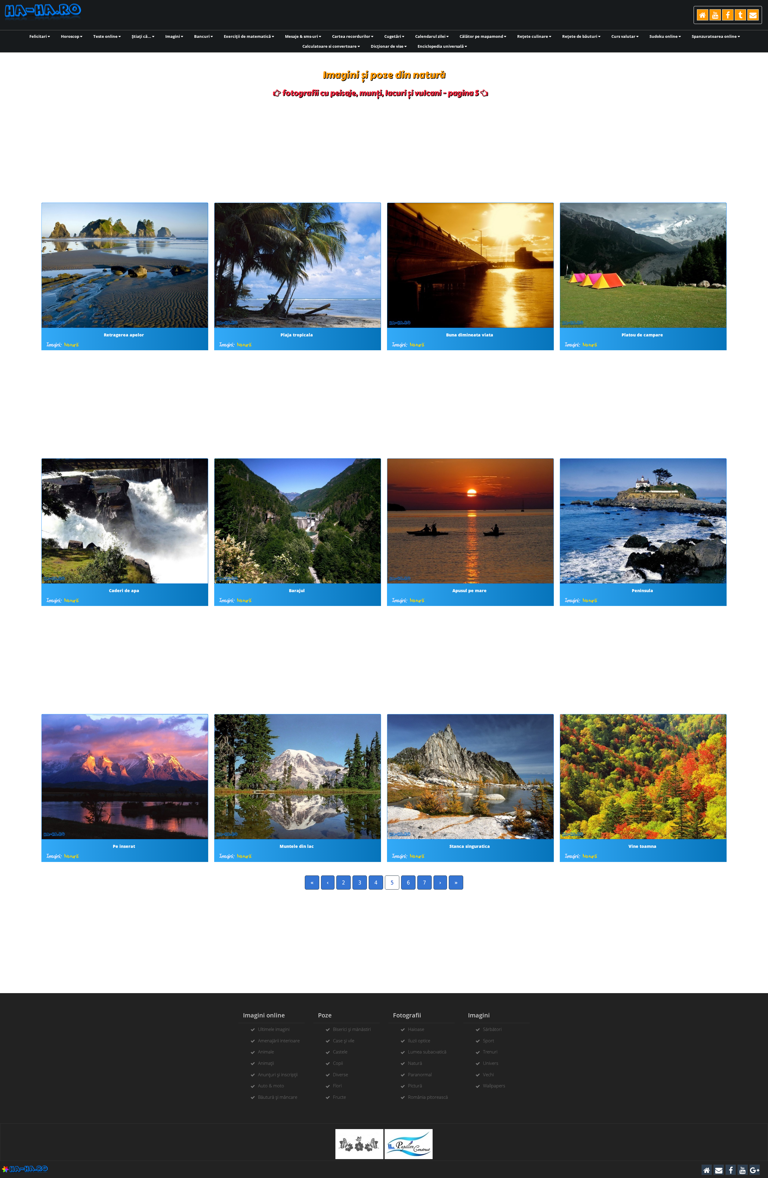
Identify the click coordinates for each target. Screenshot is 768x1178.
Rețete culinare (533, 36)
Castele (340, 1052)
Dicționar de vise (387, 46)
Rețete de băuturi (580, 36)
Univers (490, 1063)
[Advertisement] (384, 149)
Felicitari (38, 36)
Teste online (105, 36)
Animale (266, 1052)
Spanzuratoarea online (715, 36)
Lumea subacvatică (427, 1052)
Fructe (339, 1097)
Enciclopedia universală (441, 46)
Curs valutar (623, 36)
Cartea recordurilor (351, 36)
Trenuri (490, 1052)
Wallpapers (494, 1086)
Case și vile (343, 1041)
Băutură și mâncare (277, 1097)
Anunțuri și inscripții (278, 1074)
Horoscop (70, 36)
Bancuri (202, 36)
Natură (71, 345)
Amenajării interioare (279, 1041)
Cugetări (393, 36)
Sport (488, 1041)
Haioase (416, 1029)
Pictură (415, 1086)
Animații (266, 1063)
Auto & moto (271, 1086)
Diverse (340, 1074)
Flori (337, 1086)
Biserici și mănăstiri (352, 1029)
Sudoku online (664, 36)
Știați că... (142, 36)
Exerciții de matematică (248, 36)
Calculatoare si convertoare (330, 46)
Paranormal (420, 1074)
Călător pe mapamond (482, 36)
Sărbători (492, 1029)
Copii (338, 1063)
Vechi (488, 1074)
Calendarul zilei (430, 36)
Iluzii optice (419, 1041)
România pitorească (428, 1097)
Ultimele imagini (274, 1029)
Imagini (173, 36)
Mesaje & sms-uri (302, 36)
